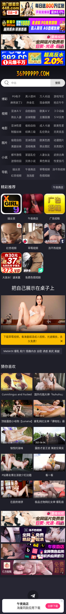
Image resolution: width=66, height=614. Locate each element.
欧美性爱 (59, 125)
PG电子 (16, 96)
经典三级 (30, 131)
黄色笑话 (45, 161)
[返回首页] (61, 606)
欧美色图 (45, 140)
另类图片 (59, 146)
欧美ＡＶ (45, 111)
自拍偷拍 (30, 111)
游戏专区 (59, 96)
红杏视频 (16, 175)
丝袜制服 (30, 117)
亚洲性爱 (16, 125)
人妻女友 (45, 154)
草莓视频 (45, 169)
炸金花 (30, 102)
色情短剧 (45, 175)
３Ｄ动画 (59, 111)
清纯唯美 (30, 146)
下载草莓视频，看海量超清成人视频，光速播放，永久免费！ (33, 339)
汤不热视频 (58, 169)
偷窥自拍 (16, 140)
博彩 (5, 99)
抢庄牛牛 (59, 102)
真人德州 (30, 96)
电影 (5, 128)
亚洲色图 (30, 140)
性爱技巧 (59, 161)
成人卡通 (45, 125)
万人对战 (45, 96)
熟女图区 (45, 146)
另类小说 (30, 161)
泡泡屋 (30, 175)
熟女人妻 (16, 117)
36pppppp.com (33, 73)
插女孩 (16, 169)
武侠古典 (59, 154)
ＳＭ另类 (59, 117)
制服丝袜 (16, 131)
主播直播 (45, 117)
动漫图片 (59, 140)
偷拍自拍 (30, 125)
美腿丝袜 (16, 146)
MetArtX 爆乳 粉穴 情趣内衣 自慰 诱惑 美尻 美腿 (31, 351)
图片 (5, 143)
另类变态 (59, 131)
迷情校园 (16, 161)
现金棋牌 (45, 102)
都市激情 (16, 154)
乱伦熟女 (45, 131)
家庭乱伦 (30, 154)
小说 (5, 157)
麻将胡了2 (16, 102)
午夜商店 (30, 169)
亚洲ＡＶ (16, 111)
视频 (5, 114)
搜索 (57, 83)
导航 (5, 172)
